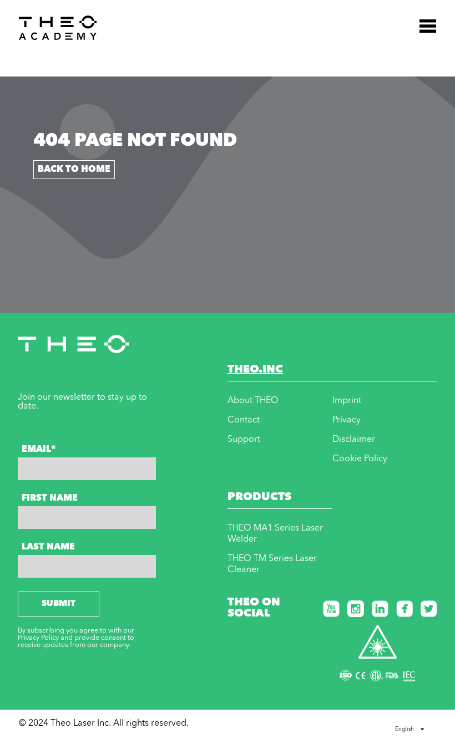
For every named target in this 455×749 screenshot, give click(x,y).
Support (244, 439)
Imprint (346, 400)
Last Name (48, 547)
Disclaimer (353, 439)
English (404, 729)
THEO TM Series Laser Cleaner (272, 564)
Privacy (346, 420)
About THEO (253, 400)
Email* (38, 449)
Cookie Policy (359, 459)
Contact (244, 420)
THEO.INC (255, 369)
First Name (50, 498)
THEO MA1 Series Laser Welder (275, 534)
